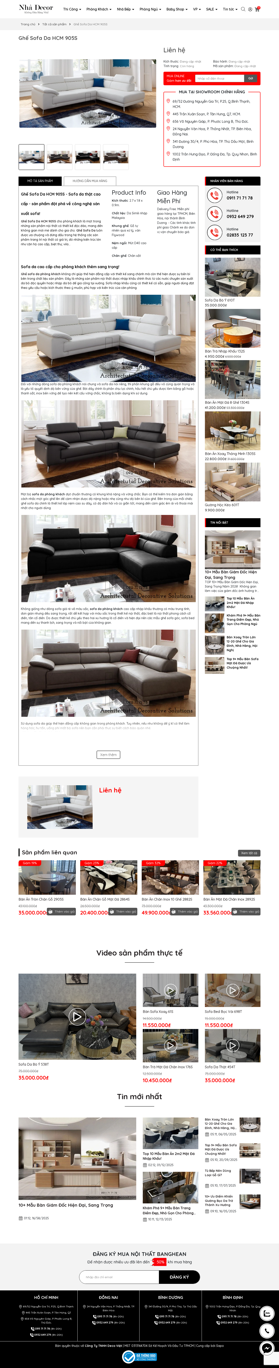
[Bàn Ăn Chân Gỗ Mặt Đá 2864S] (109, 877)
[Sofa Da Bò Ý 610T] (232, 277)
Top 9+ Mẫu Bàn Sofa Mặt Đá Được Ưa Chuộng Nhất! (243, 663)
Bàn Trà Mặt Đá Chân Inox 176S (168, 1067)
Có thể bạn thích (224, 250)
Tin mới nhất (139, 1096)
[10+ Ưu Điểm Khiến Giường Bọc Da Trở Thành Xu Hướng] (250, 1201)
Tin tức (229, 9)
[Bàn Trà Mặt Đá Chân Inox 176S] (170, 1045)
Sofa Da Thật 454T (220, 1067)
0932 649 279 (240, 216)
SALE (210, 9)
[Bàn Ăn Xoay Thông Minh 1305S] (232, 430)
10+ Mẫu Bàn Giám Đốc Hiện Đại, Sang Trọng (231, 574)
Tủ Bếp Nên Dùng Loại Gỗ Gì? (218, 1173)
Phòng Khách (98, 9)
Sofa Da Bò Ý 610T (220, 300)
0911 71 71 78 (240, 198)
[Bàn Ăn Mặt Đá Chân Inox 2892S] (232, 877)
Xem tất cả (249, 853)
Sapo (220, 1346)
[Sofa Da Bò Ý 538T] (77, 1017)
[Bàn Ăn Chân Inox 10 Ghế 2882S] (170, 877)
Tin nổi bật (219, 523)
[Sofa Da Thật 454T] (232, 1045)
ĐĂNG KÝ (179, 1277)
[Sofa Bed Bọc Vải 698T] (232, 990)
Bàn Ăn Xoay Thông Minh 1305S (230, 453)
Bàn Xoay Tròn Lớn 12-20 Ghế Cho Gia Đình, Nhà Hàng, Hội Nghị (242, 643)
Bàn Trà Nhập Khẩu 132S (225, 351)
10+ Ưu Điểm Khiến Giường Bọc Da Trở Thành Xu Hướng (219, 1200)
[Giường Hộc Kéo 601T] (232, 482)
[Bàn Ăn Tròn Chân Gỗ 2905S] (47, 877)
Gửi (250, 78)
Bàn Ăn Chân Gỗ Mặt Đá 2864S (105, 899)
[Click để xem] (88, 93)
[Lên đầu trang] (269, 1292)
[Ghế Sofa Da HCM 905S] (60, 807)
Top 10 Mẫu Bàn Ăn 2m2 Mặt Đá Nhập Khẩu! (241, 602)
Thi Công (71, 9)
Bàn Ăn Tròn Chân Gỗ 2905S (41, 899)
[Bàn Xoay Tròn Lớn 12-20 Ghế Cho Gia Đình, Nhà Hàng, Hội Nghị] (215, 645)
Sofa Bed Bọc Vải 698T (223, 1011)
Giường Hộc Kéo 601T (222, 505)
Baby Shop (176, 9)
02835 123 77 (240, 235)
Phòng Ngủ (149, 9)
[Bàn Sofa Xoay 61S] (170, 990)
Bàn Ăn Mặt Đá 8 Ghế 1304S (227, 402)
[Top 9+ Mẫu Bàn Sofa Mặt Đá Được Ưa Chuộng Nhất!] (215, 665)
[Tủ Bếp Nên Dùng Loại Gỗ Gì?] (250, 1176)
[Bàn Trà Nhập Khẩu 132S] (232, 328)
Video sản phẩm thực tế (139, 952)
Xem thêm (108, 755)
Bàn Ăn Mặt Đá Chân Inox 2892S (229, 899)
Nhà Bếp (124, 9)
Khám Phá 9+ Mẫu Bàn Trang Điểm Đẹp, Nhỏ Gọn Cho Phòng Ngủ (243, 619)
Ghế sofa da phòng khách (41, 274)
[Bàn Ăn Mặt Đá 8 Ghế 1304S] (232, 379)
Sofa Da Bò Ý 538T (34, 1064)
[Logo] (36, 9)
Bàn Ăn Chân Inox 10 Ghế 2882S (167, 899)
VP (195, 9)
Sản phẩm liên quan (49, 852)
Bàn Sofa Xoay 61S (158, 1011)
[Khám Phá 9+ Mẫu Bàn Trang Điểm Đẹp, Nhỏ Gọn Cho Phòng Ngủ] (215, 623)
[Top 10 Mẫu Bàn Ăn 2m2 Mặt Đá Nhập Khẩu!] (215, 603)
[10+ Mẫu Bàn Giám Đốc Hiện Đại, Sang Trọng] (232, 549)
